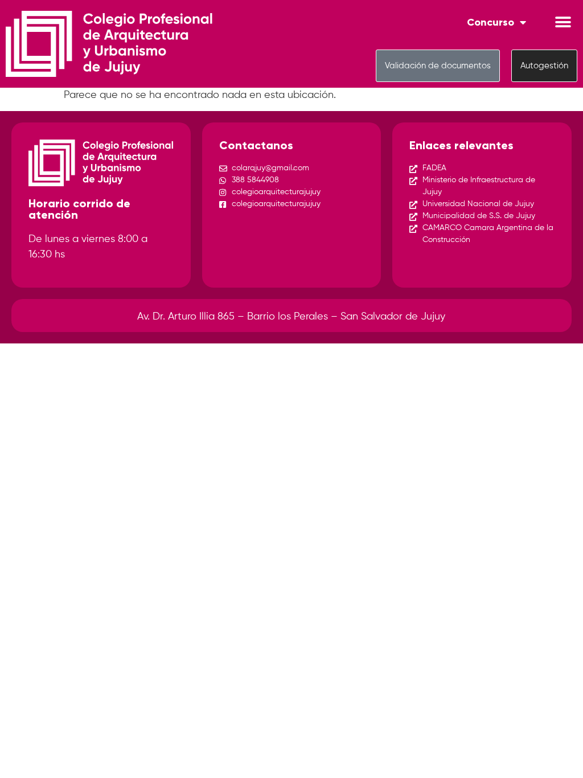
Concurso (490, 22)
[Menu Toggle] (563, 22)
